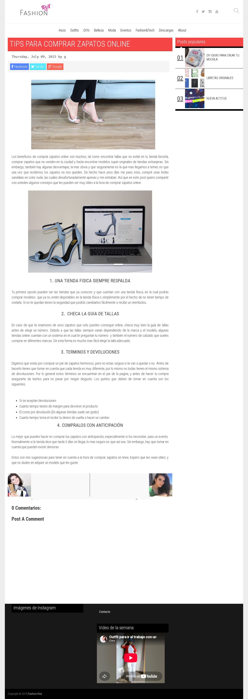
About (182, 30)
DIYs (87, 30)
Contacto (104, 612)
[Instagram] (210, 11)
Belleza (99, 30)
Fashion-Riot (35, 694)
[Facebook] (197, 11)
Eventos (126, 30)
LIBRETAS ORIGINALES (220, 78)
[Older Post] (131, 485)
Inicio (62, 30)
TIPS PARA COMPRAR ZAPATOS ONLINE (70, 43)
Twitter (39, 67)
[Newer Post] (49, 485)
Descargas (166, 30)
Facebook (20, 67)
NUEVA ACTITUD (217, 98)
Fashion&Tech (145, 30)
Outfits (74, 30)
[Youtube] (217, 11)
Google (57, 67)
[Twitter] (203, 11)
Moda (112, 30)
